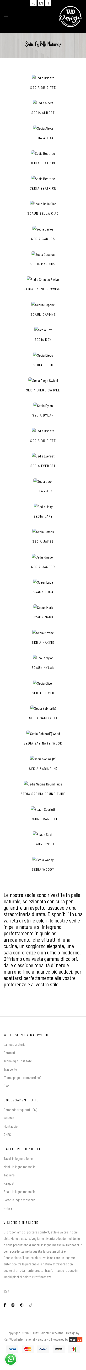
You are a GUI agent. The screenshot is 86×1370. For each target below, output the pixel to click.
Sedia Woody (43, 869)
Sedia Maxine (43, 642)
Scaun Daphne (43, 314)
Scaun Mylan (43, 667)
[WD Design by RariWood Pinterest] (21, 1305)
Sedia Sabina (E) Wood (43, 743)
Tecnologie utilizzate (18, 1061)
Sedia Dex (43, 339)
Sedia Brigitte (43, 87)
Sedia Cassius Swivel (43, 289)
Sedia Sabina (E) (43, 718)
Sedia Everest (43, 466)
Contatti (9, 1053)
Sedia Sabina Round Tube (43, 794)
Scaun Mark (43, 617)
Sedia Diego (43, 365)
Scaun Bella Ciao (43, 213)
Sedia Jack (43, 491)
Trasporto (10, 1069)
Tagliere (9, 1175)
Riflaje (8, 1208)
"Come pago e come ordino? (22, 1077)
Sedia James (43, 541)
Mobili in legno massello (20, 1167)
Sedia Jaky (43, 516)
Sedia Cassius (43, 264)
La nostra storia (15, 1044)
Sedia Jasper (43, 567)
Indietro (9, 1118)
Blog (7, 1086)
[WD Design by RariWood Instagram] (13, 1305)
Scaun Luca (43, 592)
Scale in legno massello (20, 1191)
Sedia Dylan (43, 415)
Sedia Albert (43, 113)
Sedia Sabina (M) (43, 769)
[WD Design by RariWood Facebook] (5, 1305)
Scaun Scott (43, 844)
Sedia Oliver (43, 693)
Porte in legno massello (19, 1200)
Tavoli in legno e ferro (18, 1158)
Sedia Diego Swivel (43, 390)
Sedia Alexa (43, 138)
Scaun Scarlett (43, 819)
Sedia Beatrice (43, 163)
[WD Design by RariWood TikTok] (30, 1305)
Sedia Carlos (43, 239)
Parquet (9, 1183)
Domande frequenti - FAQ (21, 1110)
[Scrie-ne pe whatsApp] (11, 1358)
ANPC (7, 1134)
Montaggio (11, 1126)
